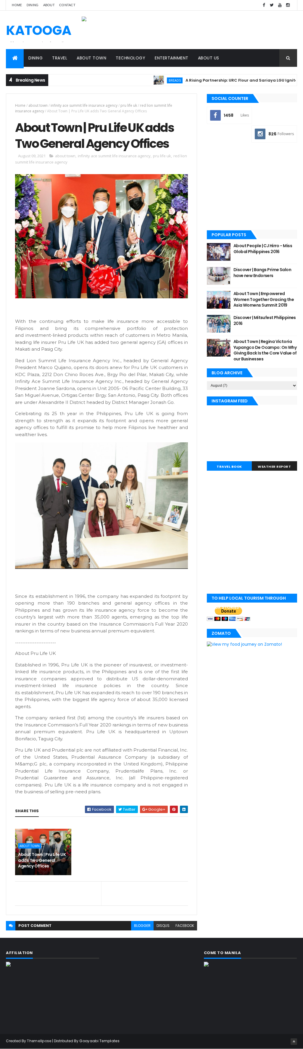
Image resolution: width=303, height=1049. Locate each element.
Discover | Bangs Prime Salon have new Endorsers (262, 273)
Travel (59, 58)
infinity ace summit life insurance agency (84, 105)
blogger (142, 925)
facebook (184, 925)
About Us (208, 58)
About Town (91, 58)
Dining (33, 5)
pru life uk (128, 105)
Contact (67, 5)
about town (38, 105)
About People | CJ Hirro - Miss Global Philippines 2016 (262, 249)
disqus (163, 925)
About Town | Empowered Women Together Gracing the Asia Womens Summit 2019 (263, 299)
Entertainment (171, 58)
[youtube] (280, 5)
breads (154, 80)
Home (17, 5)
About (49, 5)
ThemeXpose (39, 1040)
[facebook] (264, 5)
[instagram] (288, 5)
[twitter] (272, 5)
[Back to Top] (294, 1041)
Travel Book (229, 466)
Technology (130, 58)
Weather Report (274, 466)
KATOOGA (38, 30)
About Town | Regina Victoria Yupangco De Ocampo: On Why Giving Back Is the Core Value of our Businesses (265, 350)
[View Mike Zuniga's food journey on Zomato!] (244, 644)
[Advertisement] (252, 187)
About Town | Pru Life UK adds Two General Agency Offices (42, 860)
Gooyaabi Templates (99, 1040)
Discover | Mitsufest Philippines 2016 (264, 320)
